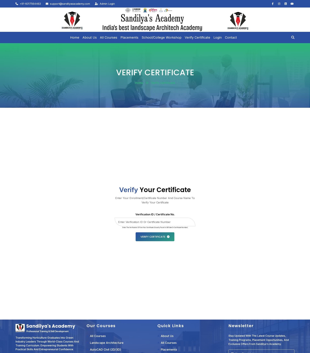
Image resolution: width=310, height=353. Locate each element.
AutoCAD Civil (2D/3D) (105, 349)
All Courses (108, 37)
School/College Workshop (161, 37)
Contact (231, 37)
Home (74, 37)
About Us (90, 37)
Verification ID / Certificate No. (155, 214)
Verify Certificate (197, 37)
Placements (129, 37)
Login (217, 37)
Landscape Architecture (107, 342)
